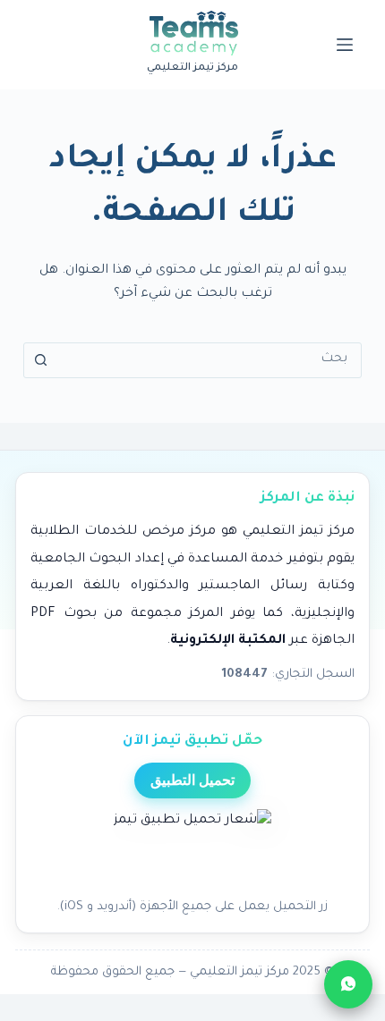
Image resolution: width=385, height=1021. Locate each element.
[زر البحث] (41, 360)
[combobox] (209, 360)
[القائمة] (345, 45)
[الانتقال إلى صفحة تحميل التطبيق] (192, 848)
